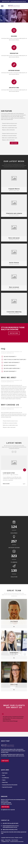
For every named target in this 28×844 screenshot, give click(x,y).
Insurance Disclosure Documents (9, 784)
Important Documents (7, 787)
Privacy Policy (7, 840)
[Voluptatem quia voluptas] (15, 200)
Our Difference (5, 777)
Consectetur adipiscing (14, 311)
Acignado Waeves (14, 188)
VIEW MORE (14, 143)
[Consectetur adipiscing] (15, 299)
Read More (6, 483)
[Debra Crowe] (14, 674)
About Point (5, 782)
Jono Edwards (14, 621)
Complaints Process (5, 841)
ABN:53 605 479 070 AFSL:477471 (10, 829)
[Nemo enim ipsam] (15, 225)
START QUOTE (5, 760)
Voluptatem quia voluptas (14, 213)
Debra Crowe (14, 684)
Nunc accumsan (14, 287)
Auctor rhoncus (14, 262)
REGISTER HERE (5, 806)
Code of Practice (14, 840)
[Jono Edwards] (14, 611)
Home (3, 775)
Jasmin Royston (14, 652)
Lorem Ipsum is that (9, 473)
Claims (3, 780)
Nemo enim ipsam (14, 238)
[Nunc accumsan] (15, 274)
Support (2, 840)
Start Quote (4, 773)
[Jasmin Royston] (14, 643)
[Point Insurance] (14, 6)
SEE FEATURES (14, 333)
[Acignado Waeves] (15, 176)
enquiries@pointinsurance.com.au (18, 1)
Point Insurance (11, 837)
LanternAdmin (15, 474)
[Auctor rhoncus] (15, 249)
